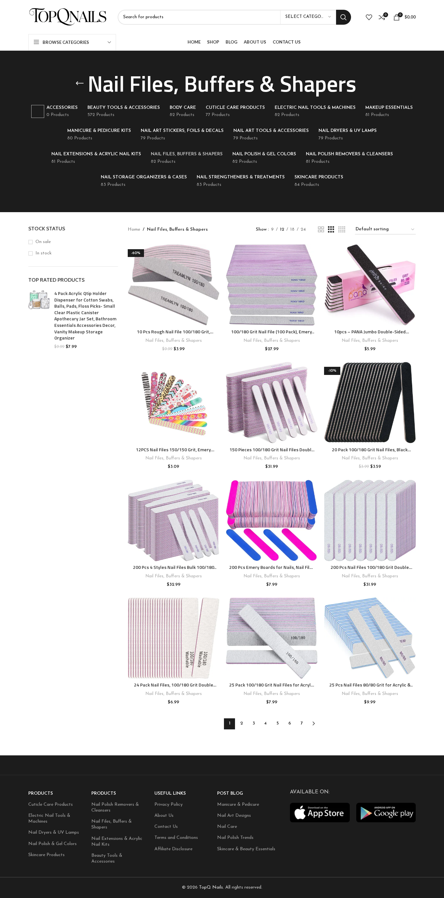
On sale (43, 241)
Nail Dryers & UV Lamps (53, 832)
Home (134, 229)
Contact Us (166, 826)
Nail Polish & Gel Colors (52, 843)
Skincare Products (46, 855)
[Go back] (80, 83)
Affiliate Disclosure (173, 849)
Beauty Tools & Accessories (106, 858)
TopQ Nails (211, 887)
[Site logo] (68, 16)
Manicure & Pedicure (238, 804)
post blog (230, 793)
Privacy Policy (168, 804)
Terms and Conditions (176, 837)
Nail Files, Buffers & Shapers (173, 341)
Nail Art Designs (234, 815)
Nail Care (227, 826)
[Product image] (173, 285)
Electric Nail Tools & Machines (49, 818)
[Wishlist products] (368, 17)
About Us (164, 815)
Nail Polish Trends (235, 837)
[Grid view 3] (331, 229)
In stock (43, 253)
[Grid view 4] (341, 229)
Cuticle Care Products (50, 804)
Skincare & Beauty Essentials (246, 849)
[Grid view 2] (321, 229)
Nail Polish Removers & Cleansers (115, 807)
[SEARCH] (343, 17)
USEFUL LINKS (170, 793)
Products (40, 793)
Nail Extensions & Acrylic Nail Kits (116, 841)
